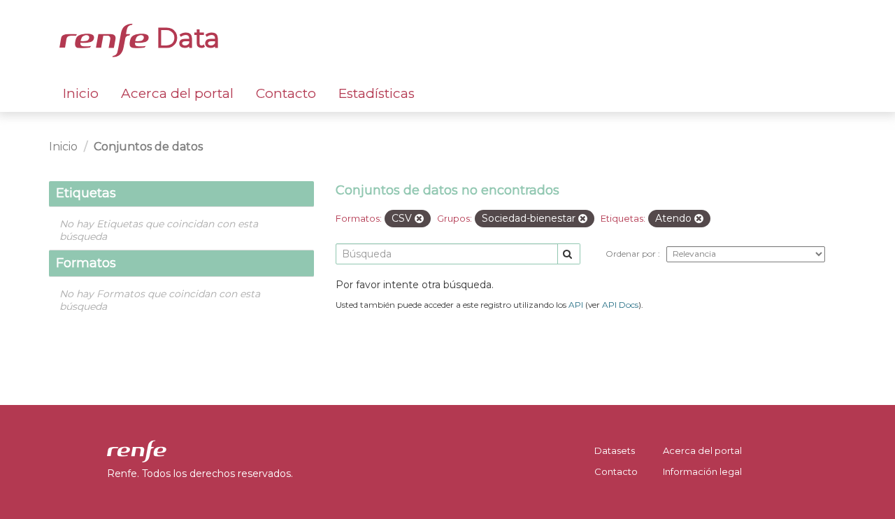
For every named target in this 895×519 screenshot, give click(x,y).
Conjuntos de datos (148, 146)
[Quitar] (419, 219)
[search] (568, 254)
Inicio (81, 93)
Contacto (286, 93)
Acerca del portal (177, 93)
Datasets (614, 450)
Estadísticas (376, 93)
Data (184, 38)
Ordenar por (632, 253)
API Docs (620, 304)
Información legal (702, 471)
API (575, 304)
